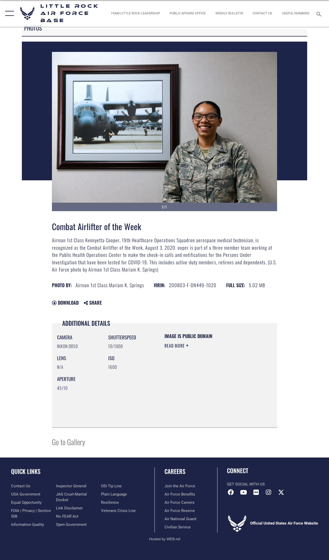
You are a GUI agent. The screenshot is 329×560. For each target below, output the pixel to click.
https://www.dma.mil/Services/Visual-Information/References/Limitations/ (195, 396)
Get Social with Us (246, 484)
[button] (8, 13)
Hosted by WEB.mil (164, 539)
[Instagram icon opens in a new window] (268, 492)
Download (68, 302)
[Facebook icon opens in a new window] (231, 492)
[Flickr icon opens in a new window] (256, 492)
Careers (174, 471)
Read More (175, 346)
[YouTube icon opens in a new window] (243, 492)
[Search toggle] (319, 13)
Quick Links (25, 471)
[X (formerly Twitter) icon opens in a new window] (281, 492)
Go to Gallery (68, 441)
